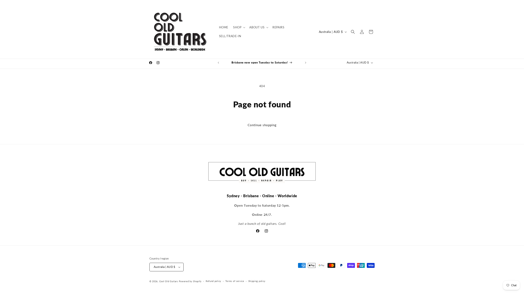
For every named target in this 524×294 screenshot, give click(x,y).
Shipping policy (257, 281)
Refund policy (213, 281)
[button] (239, 27)
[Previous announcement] (218, 63)
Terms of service (234, 281)
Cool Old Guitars (168, 281)
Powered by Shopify (190, 281)
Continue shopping (262, 125)
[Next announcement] (305, 63)
